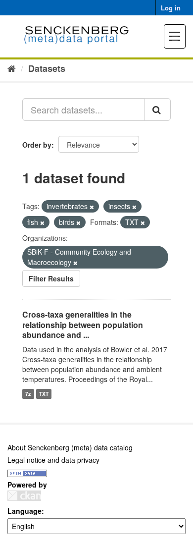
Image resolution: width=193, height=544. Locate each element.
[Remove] (92, 207)
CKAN (24, 495)
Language (24, 511)
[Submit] (157, 109)
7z (28, 393)
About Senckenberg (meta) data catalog (70, 447)
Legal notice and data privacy (53, 460)
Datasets (46, 68)
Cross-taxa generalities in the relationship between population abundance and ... (82, 325)
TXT (43, 393)
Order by (36, 145)
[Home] (11, 67)
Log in (171, 7)
